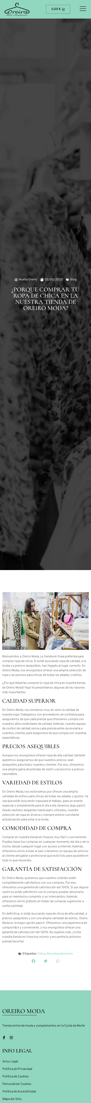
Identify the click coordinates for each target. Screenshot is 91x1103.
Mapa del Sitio (12, 1099)
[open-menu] (83, 9)
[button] (33, 961)
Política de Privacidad (17, 1069)
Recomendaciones (60, 954)
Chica (42, 954)
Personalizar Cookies (16, 1084)
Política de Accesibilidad (19, 1091)
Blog (73, 279)
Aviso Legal (10, 1061)
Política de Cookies (15, 1076)
